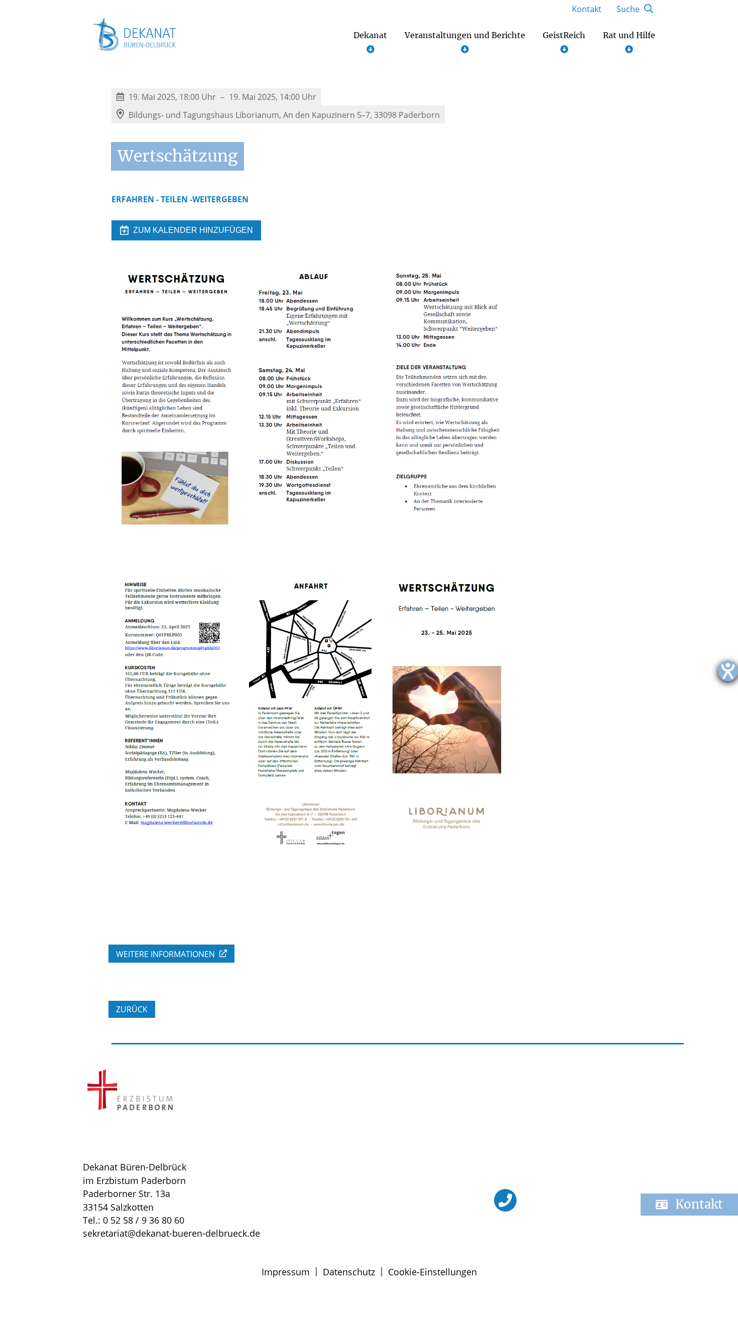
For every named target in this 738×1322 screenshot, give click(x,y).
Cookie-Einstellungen (432, 1272)
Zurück (132, 1009)
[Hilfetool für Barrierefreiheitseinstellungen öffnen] (728, 671)
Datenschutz (349, 1272)
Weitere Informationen (166, 954)
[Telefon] (505, 1200)
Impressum (286, 1272)
